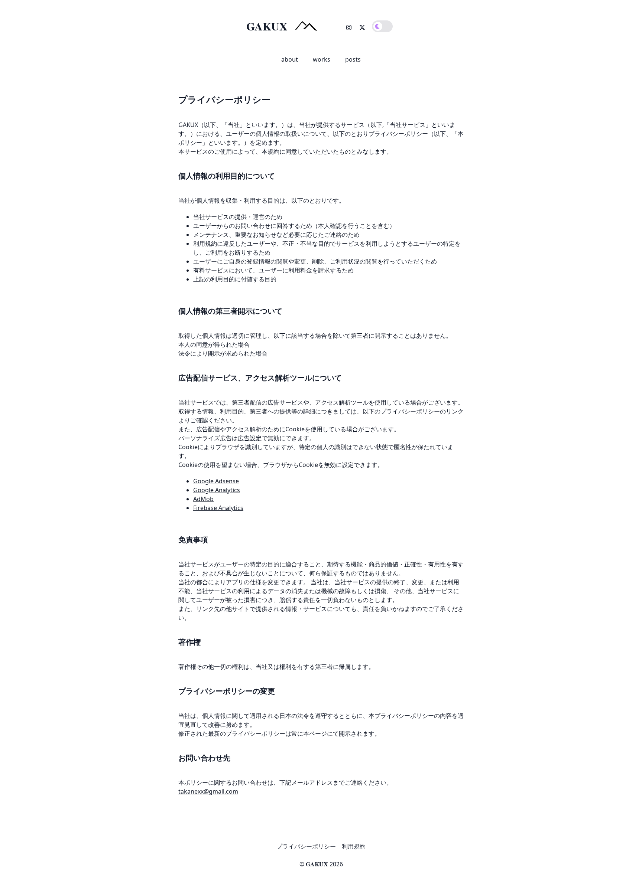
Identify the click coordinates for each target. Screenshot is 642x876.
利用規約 (354, 846)
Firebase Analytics (218, 508)
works (321, 59)
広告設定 (250, 438)
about (289, 59)
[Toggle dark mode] (382, 26)
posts (353, 59)
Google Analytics (216, 490)
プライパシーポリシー (306, 846)
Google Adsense (216, 481)
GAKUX (317, 864)
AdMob (203, 499)
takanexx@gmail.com (208, 791)
